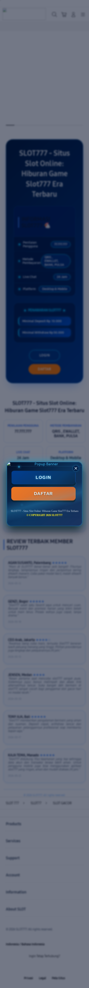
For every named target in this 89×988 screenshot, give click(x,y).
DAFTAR (43, 493)
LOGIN (43, 477)
